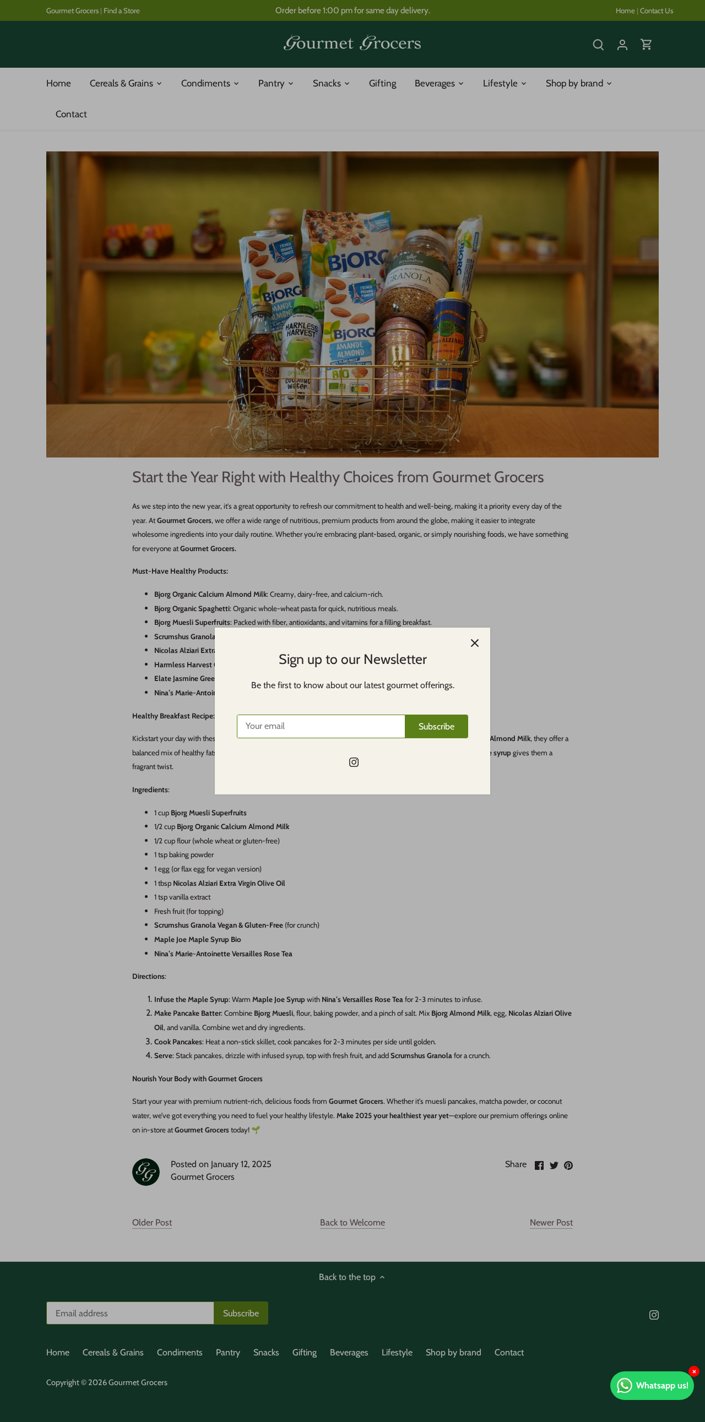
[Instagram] (354, 762)
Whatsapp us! (662, 1385)
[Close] (475, 643)
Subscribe (436, 726)
